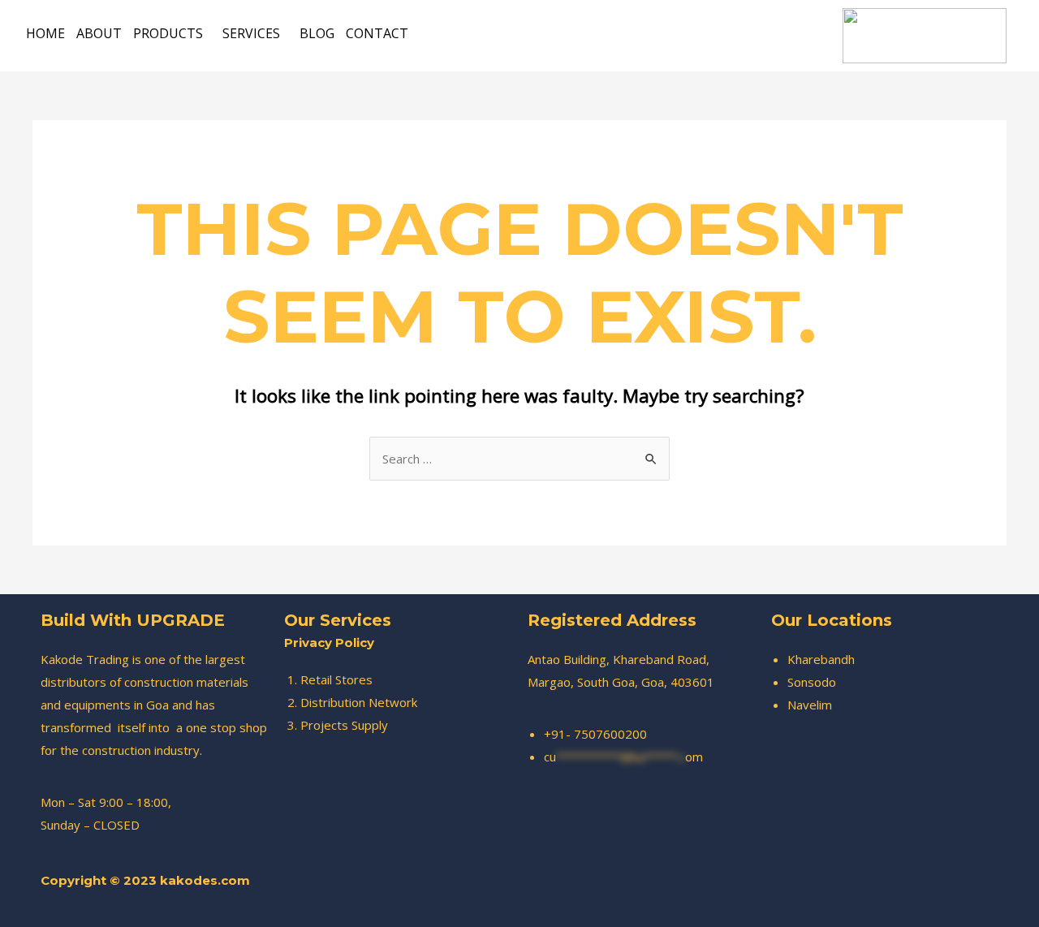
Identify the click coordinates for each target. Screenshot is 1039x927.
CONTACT (377, 33)
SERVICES (251, 33)
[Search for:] (519, 459)
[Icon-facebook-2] (696, 894)
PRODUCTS (168, 33)
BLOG (317, 33)
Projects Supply (344, 725)
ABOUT (99, 33)
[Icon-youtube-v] (785, 894)
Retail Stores (336, 679)
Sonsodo (811, 682)
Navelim (809, 704)
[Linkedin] (830, 894)
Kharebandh (821, 659)
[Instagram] (741, 894)
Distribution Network (358, 702)
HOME (45, 33)
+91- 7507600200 (595, 734)
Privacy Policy (329, 642)
